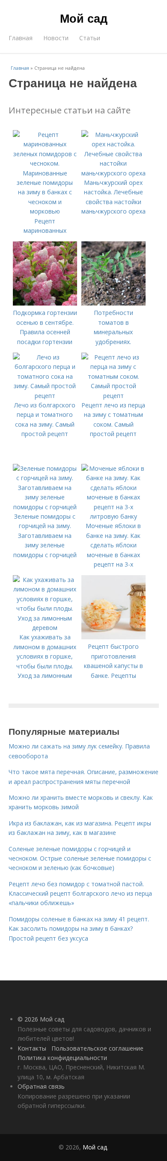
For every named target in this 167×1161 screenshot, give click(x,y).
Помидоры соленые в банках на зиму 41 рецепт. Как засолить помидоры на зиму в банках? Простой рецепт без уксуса (79, 928)
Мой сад (83, 18)
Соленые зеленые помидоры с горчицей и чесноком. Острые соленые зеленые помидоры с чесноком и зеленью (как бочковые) (80, 858)
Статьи (89, 38)
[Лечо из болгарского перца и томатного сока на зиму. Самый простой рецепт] (45, 396)
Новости (56, 38)
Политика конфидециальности (62, 1058)
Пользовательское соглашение (97, 1048)
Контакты (32, 1048)
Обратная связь (41, 1086)
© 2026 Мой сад (41, 1019)
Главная (21, 38)
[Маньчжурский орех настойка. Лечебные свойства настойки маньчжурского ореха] (113, 173)
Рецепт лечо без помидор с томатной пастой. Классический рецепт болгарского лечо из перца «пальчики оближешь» (80, 893)
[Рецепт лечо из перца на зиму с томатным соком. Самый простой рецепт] (113, 396)
